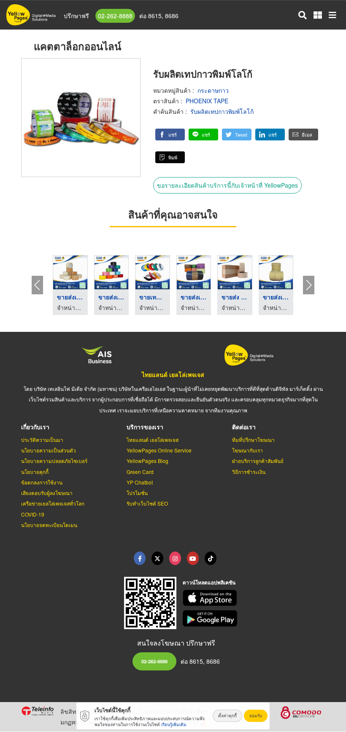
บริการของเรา (145, 427)
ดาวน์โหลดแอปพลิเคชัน (209, 582)
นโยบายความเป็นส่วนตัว (48, 450)
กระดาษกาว (213, 90)
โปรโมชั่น (137, 492)
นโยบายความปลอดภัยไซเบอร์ (54, 460)
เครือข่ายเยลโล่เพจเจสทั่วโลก (52, 503)
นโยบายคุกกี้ (35, 471)
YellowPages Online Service (159, 450)
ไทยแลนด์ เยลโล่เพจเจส (173, 374)
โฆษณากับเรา (247, 450)
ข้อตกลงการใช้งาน (41, 482)
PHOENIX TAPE (207, 101)
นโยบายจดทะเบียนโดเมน (49, 524)
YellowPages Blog (147, 460)
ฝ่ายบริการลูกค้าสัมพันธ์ (258, 460)
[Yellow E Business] (140, 558)
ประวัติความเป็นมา (42, 439)
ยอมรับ (255, 716)
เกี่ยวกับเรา (35, 427)
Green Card (140, 471)
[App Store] (254, 598)
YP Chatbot (140, 482)
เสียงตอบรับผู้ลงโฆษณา (47, 492)
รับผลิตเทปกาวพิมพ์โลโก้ (222, 111)
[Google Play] (254, 618)
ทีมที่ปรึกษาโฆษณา (253, 439)
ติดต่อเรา (244, 427)
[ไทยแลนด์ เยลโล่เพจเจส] (157, 558)
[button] (170, 134)
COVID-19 (32, 514)
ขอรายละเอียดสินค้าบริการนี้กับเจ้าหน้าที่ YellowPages (227, 185)
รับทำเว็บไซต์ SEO (147, 503)
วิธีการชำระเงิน (248, 471)
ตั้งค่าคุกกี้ (227, 716)
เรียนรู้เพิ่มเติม (174, 724)
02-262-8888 (115, 15)
